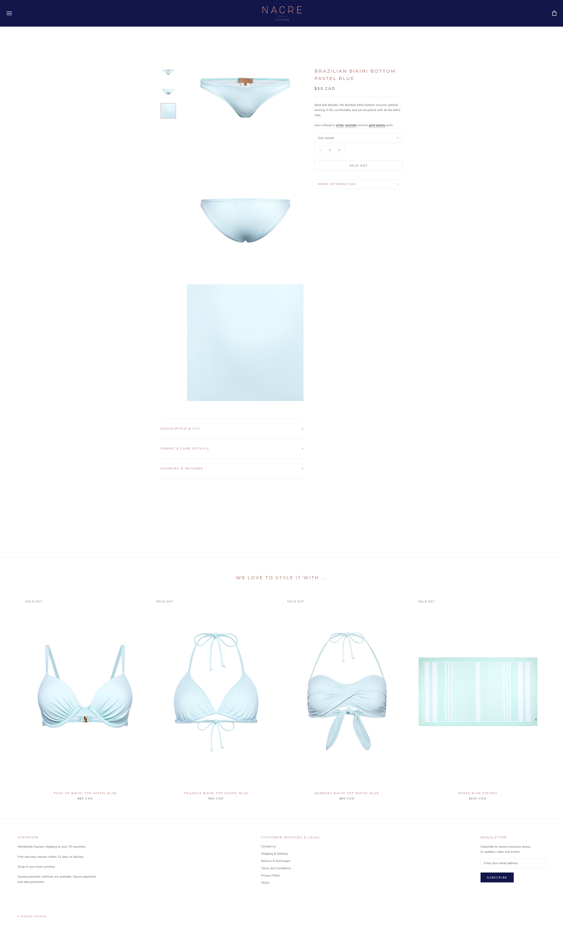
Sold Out (358, 165)
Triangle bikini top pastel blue (216, 793)
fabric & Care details (185, 448)
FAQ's (265, 883)
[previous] (14, 694)
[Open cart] (554, 13)
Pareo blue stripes (477, 793)
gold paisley (377, 125)
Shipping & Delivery (274, 854)
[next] (549, 694)
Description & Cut (180, 428)
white (340, 125)
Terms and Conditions (276, 868)
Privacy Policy (270, 875)
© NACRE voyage (32, 916)
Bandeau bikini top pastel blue (347, 793)
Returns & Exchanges (275, 861)
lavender (351, 125)
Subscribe (497, 877)
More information (337, 184)
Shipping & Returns (182, 468)
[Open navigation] (9, 13)
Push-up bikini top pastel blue (85, 793)
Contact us (268, 846)
